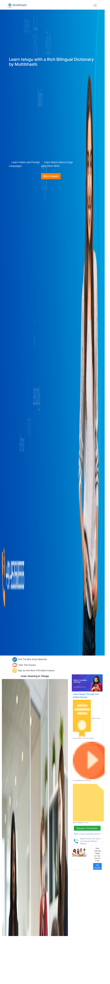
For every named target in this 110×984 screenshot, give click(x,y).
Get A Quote (50, 176)
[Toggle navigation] (95, 5)
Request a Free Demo (87, 828)
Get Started (97, 866)
